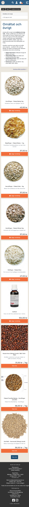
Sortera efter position (19, 69)
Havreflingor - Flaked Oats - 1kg (14, 186)
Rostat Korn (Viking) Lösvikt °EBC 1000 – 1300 (14, 354)
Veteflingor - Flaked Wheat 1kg (15, 228)
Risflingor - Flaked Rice (14, 270)
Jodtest (14, 311)
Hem (3, 9)
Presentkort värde (15, 496)
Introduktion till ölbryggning (15, 492)
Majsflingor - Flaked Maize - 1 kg (14, 143)
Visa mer (14, 365)
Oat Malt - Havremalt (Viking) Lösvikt (14, 441)
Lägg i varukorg (15, 110)
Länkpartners (15, 493)
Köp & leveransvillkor (15, 490)
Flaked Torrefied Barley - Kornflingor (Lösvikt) (14, 399)
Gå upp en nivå (8, 17)
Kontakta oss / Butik (15, 495)
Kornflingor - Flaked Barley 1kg (14, 101)
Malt (8, 9)
